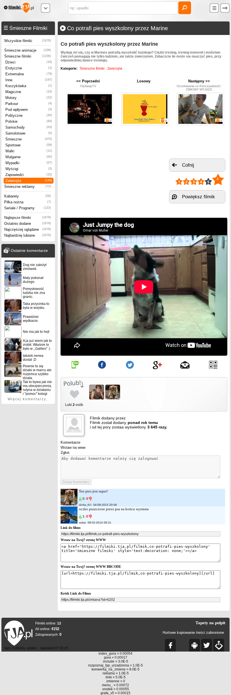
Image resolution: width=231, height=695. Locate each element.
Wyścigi (28, 169)
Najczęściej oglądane (27, 229)
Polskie (28, 121)
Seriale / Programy (27, 208)
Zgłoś (65, 452)
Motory (28, 98)
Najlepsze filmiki (27, 217)
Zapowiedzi (28, 175)
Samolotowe (28, 133)
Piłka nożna (27, 202)
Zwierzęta (28, 181)
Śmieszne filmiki (27, 56)
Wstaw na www (73, 447)
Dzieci (28, 62)
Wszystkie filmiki (27, 41)
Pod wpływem (28, 109)
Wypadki (28, 163)
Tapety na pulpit (210, 623)
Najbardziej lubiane (27, 235)
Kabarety (27, 196)
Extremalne (28, 74)
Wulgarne (28, 157)
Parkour (28, 104)
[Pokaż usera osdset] (69, 522)
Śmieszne (28, 139)
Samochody (28, 127)
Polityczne (28, 115)
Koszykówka (28, 86)
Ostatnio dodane (27, 223)
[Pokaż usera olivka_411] (69, 504)
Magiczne (28, 92)
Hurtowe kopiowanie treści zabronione (193, 632)
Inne (28, 80)
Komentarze (70, 442)
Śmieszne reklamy (27, 186)
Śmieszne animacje (27, 50)
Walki (28, 151)
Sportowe (28, 145)
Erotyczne (28, 68)
